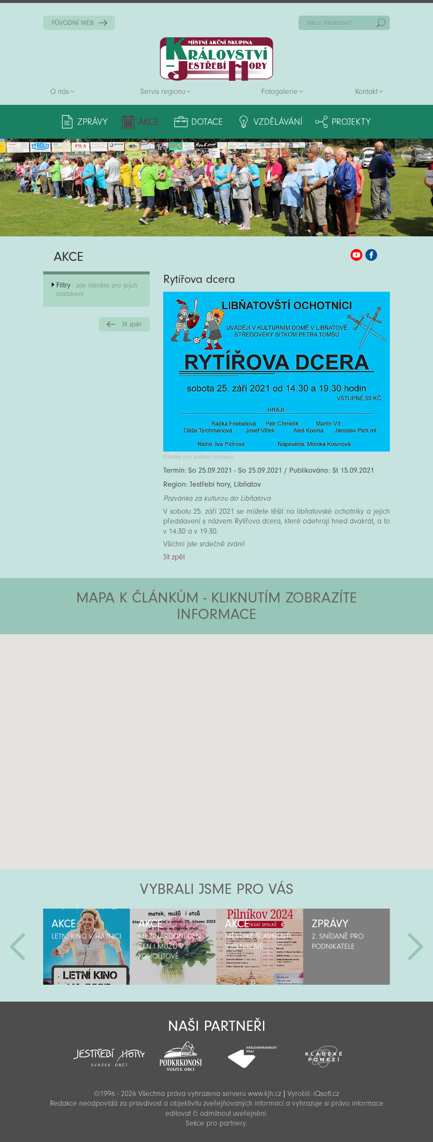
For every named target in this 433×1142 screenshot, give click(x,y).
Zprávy (92, 121)
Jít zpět (131, 324)
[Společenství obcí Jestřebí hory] (109, 1052)
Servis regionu (162, 91)
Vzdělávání (278, 121)
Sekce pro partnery (216, 1123)
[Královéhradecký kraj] (252, 1052)
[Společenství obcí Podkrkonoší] (180, 1053)
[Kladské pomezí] (323, 1052)
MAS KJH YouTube (356, 255)
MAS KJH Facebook (371, 255)
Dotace (207, 121)
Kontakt (366, 91)
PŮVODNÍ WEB (73, 23)
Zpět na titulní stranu (216, 59)
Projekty (351, 121)
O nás (59, 91)
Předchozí (17, 947)
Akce (148, 121)
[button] (240, 685)
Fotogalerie (279, 91)
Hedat (381, 22)
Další (416, 947)
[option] (86, 947)
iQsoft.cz (326, 1093)
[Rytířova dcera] (276, 449)
